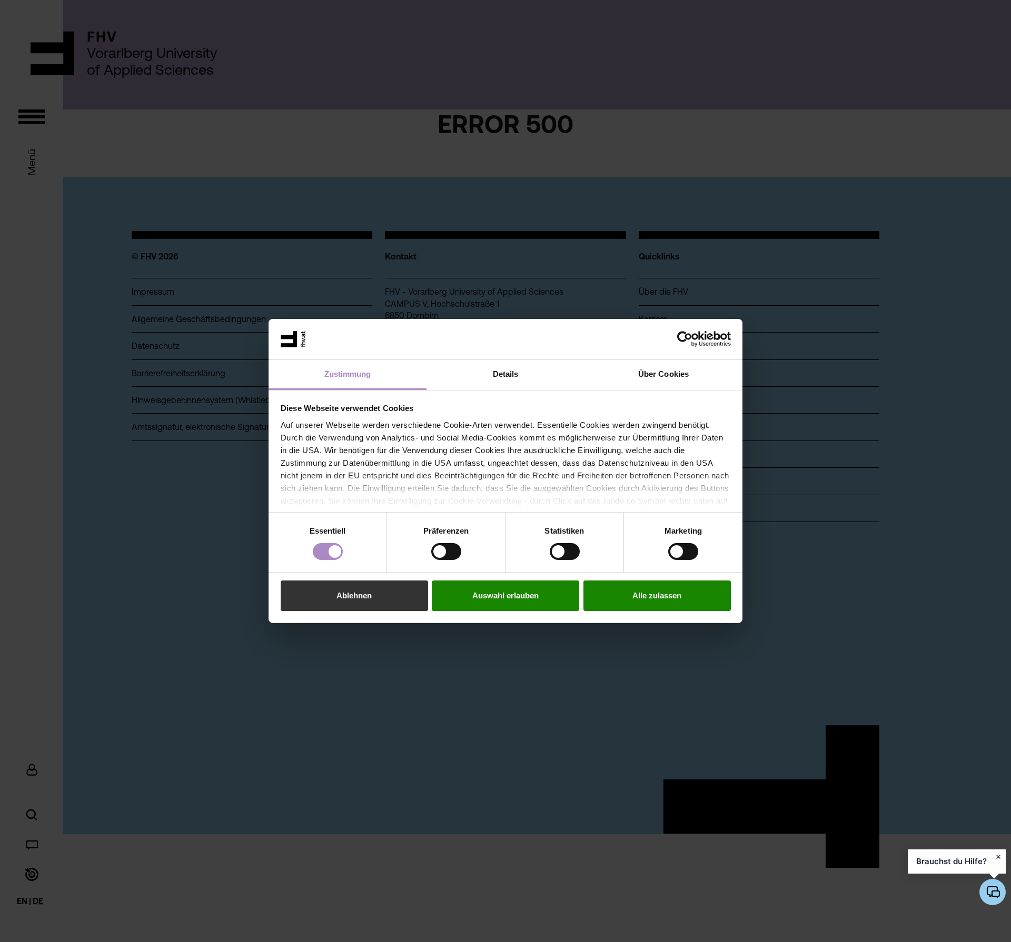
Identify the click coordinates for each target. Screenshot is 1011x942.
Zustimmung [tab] (347, 373)
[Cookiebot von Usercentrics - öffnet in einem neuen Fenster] (685, 339)
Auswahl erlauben (505, 595)
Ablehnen (354, 595)
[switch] (446, 551)
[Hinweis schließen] (998, 856)
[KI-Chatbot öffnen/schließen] (992, 892)
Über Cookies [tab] (663, 373)
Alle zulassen (656, 595)
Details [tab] (506, 373)
